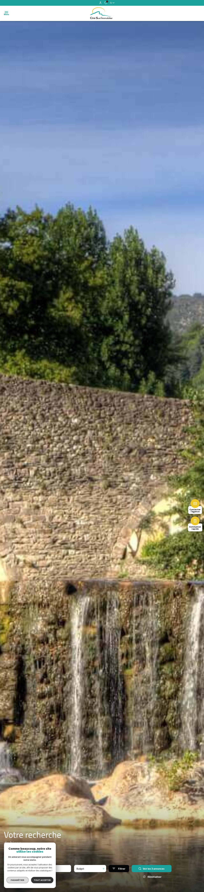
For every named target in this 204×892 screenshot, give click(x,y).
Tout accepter (42, 880)
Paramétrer (17, 880)
